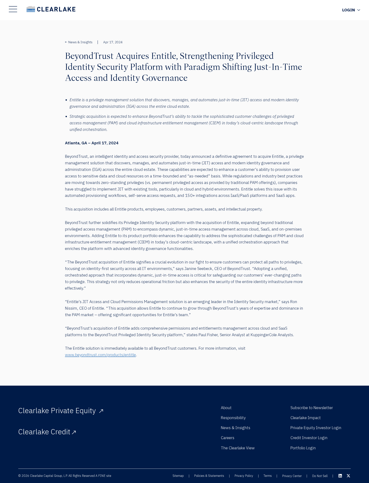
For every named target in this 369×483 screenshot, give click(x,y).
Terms (267, 476)
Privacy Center (292, 475)
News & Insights (80, 42)
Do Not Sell (320, 475)
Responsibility (233, 417)
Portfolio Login (303, 447)
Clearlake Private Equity (58, 410)
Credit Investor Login (308, 437)
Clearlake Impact (305, 417)
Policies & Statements (209, 476)
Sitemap (178, 476)
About (226, 407)
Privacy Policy (243, 476)
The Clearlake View (238, 447)
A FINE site (103, 476)
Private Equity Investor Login (315, 427)
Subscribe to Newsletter (311, 407)
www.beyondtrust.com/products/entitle (100, 354)
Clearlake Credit (44, 431)
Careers (227, 437)
